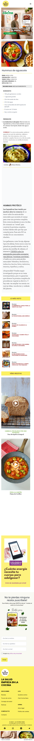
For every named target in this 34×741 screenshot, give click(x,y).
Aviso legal (21, 708)
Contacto (4, 715)
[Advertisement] (17, 185)
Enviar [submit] (4, 660)
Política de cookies (23, 711)
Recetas (3, 695)
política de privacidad (15, 653)
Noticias (3, 705)
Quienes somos (22, 695)
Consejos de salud (6, 701)
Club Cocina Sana (23, 698)
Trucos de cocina (6, 698)
